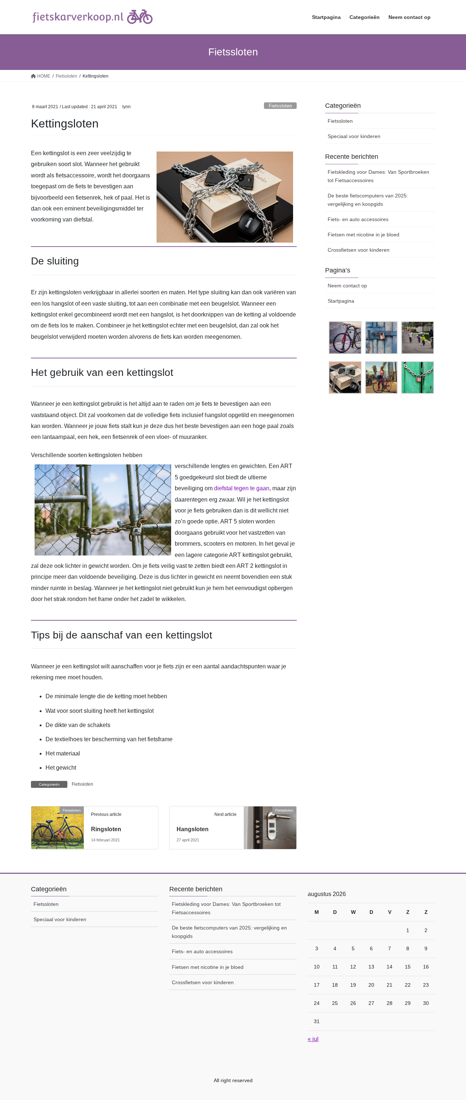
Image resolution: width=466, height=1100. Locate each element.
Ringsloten (106, 829)
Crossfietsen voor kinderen (359, 250)
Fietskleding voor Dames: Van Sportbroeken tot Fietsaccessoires (378, 176)
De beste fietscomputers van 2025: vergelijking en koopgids (368, 200)
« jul (313, 1039)
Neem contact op (347, 285)
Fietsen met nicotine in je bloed (363, 234)
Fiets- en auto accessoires (358, 219)
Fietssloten (280, 106)
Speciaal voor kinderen (354, 136)
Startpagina (341, 301)
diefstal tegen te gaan (241, 488)
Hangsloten (193, 829)
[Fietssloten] (57, 823)
